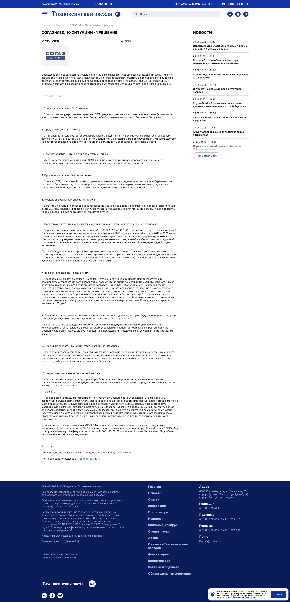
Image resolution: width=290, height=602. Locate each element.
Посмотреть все (207, 155)
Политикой (250, 597)
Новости (154, 493)
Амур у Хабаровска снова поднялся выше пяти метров (218, 133)
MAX (87, 452)
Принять (278, 594)
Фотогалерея (158, 554)
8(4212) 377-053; (209, 519)
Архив (153, 538)
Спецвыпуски (159, 531)
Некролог (155, 518)
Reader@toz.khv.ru (210, 541)
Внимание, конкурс (163, 525)
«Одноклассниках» (121, 452)
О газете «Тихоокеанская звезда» (168, 546)
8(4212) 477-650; (209, 530)
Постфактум (158, 512)
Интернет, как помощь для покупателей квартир (217, 90)
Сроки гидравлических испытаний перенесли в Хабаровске (221, 76)
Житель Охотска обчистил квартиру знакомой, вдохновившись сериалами (216, 62)
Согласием (238, 597)
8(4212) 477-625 (209, 508)
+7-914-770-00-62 (237, 3)
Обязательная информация (169, 573)
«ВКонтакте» (99, 452)
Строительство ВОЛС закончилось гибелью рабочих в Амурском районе (220, 47)
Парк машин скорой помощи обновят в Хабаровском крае (217, 148)
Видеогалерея (159, 561)
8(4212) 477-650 (202, 3)
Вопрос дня (157, 506)
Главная (46, 25)
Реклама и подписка (163, 567)
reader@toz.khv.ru (89, 458)
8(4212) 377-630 (230, 530)
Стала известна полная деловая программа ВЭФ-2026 (219, 119)
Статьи (60, 25)
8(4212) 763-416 (230, 519)
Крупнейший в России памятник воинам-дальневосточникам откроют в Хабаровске (219, 105)
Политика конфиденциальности (61, 557)
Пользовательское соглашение (60, 554)
